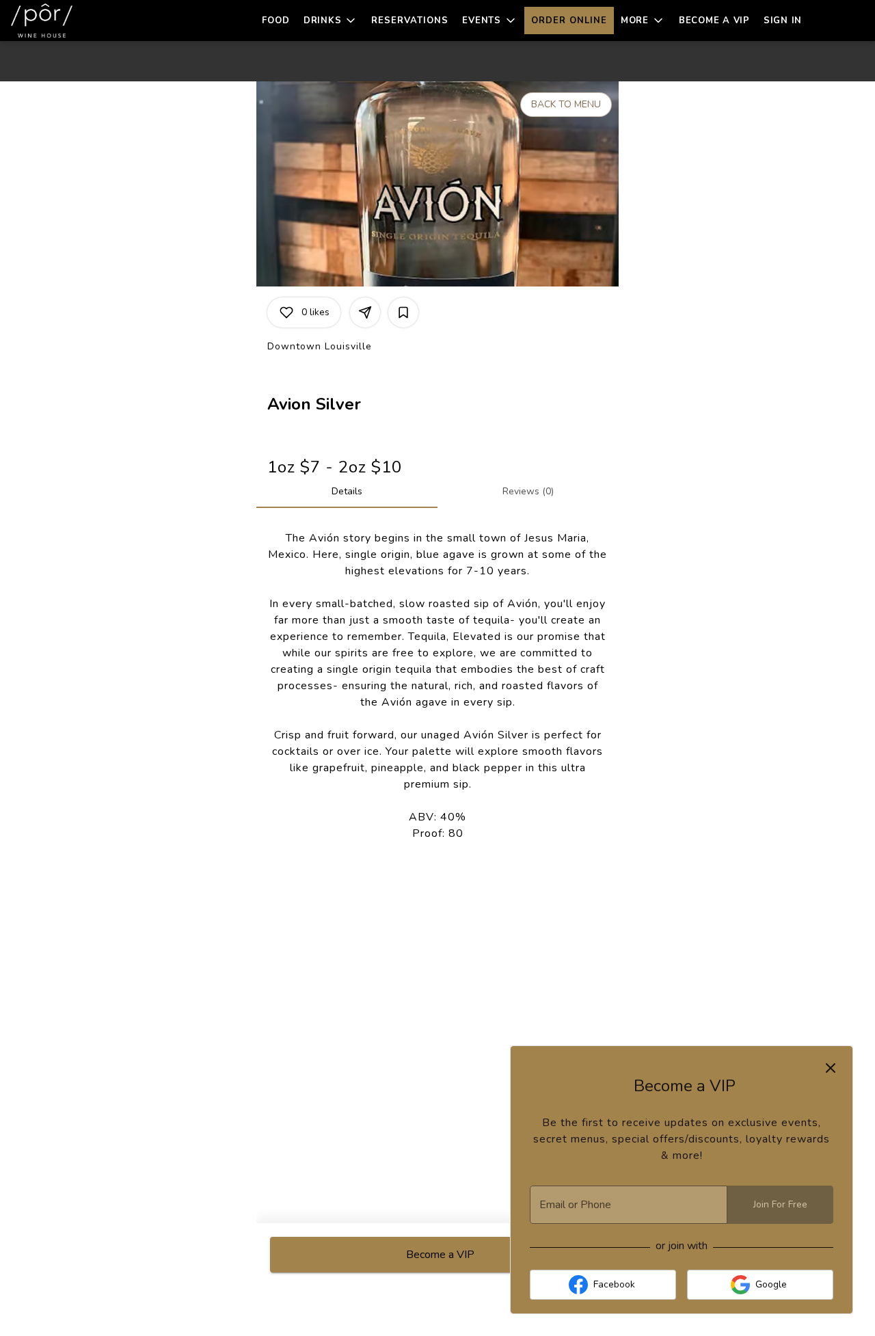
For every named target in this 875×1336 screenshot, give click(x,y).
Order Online (569, 20)
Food (276, 20)
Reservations (409, 20)
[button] (331, 20)
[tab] (347, 491)
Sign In (783, 20)
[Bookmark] (403, 312)
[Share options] (365, 312)
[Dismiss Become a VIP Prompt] (830, 1068)
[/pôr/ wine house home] (72, 20)
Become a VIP (714, 20)
